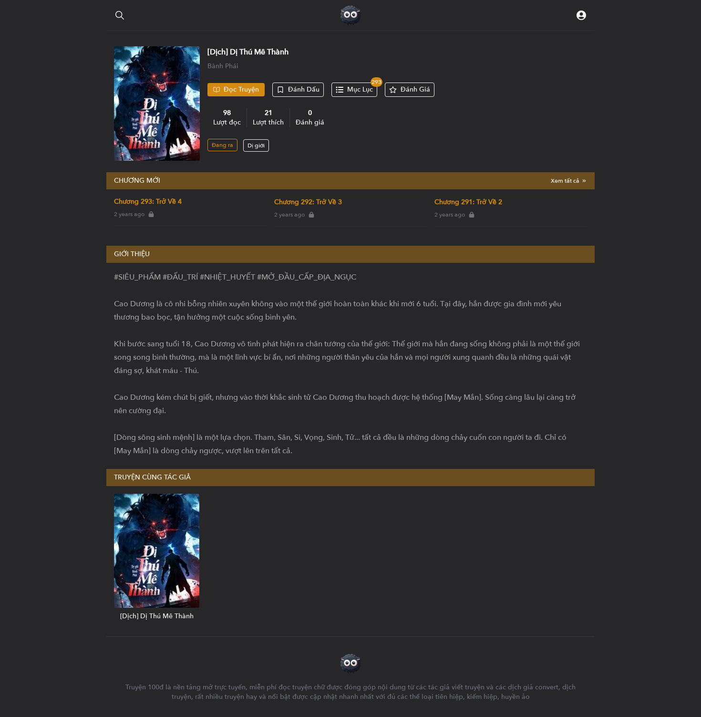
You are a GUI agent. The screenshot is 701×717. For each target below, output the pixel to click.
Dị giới (256, 145)
